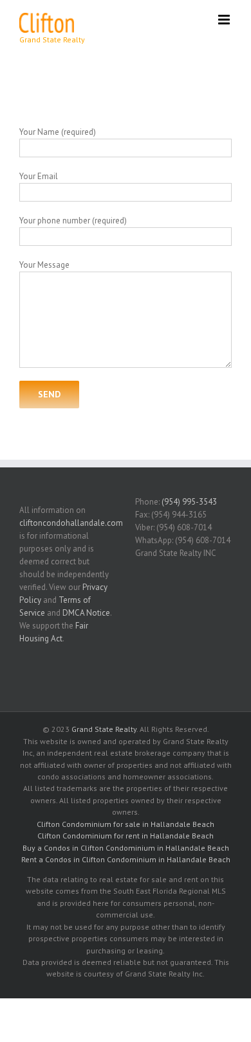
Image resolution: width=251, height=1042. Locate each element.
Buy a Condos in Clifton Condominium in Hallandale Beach (126, 848)
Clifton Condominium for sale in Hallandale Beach (125, 824)
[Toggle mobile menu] (225, 19)
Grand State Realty (103, 729)
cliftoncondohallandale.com (71, 522)
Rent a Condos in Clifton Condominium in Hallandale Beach (125, 859)
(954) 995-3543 (189, 501)
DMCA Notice (86, 612)
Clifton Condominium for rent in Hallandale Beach (125, 835)
